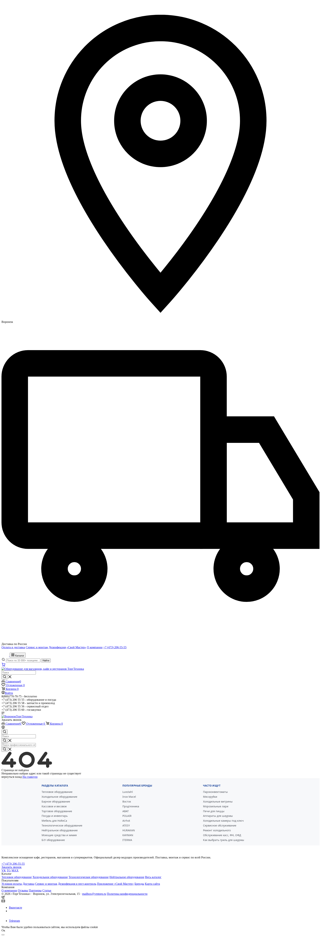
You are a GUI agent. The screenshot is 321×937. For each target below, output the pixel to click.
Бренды (139, 883)
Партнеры (35, 890)
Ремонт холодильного (217, 830)
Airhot (126, 820)
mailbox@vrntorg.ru (94, 893)
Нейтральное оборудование (60, 830)
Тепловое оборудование (57, 792)
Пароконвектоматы (215, 792)
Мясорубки (210, 796)
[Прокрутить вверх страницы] (2, 934)
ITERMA (127, 840)
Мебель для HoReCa (54, 820)
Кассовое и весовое (54, 806)
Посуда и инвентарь (55, 816)
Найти (46, 660)
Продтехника (130, 806)
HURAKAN (128, 830)
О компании (95, 647)
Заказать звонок (11, 719)
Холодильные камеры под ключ (223, 820)
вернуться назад (11, 776)
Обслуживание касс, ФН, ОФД (222, 835)
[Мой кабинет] (3, 727)
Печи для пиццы (213, 811)
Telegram (14, 920)
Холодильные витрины (218, 801)
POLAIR (127, 816)
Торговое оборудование (57, 811)
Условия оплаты (11, 883)
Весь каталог (153, 877)
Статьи (46, 890)
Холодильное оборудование (59, 796)
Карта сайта (152, 883)
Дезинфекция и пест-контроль (77, 883)
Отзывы (23, 890)
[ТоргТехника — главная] (5, 655)
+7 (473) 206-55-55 (115, 647)
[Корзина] (3, 665)
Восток (126, 801)
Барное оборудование (56, 801)
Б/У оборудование (53, 840)
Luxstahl (127, 792)
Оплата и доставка (13, 647)
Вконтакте (15, 907)
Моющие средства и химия (59, 835)
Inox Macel (129, 796)
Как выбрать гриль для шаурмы (223, 840)
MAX (15, 870)
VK (3, 870)
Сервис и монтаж (37, 647)
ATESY (126, 825)
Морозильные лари (215, 806)
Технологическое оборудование (62, 825)
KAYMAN (127, 835)
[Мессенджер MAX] (14, 914)
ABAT (125, 811)
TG (9, 870)
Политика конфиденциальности (127, 893)
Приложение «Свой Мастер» (115, 883)
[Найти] (4, 677)
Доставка (28, 883)
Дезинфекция (57, 647)
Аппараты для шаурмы (218, 816)
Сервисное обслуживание (219, 825)
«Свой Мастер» (76, 647)
